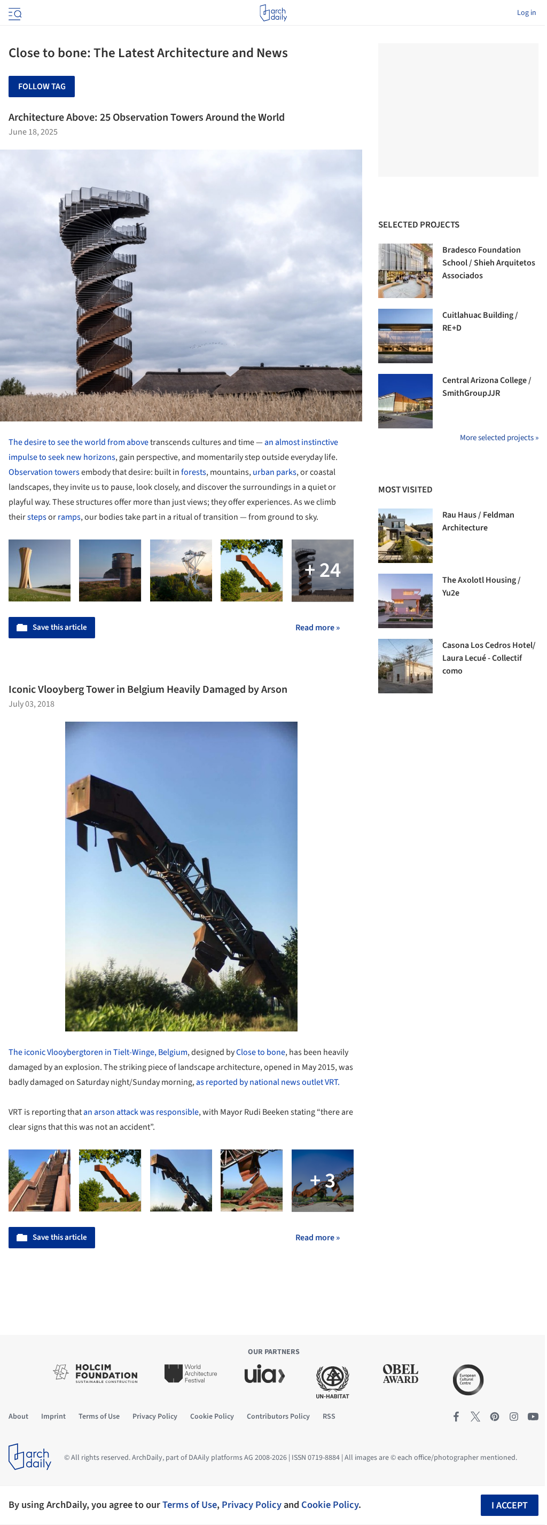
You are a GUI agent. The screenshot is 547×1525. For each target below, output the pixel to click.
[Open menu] (13, 12)
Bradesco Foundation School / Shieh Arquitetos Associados (488, 262)
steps (36, 517)
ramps (69, 517)
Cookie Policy (329, 1505)
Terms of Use (189, 1505)
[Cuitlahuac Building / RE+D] (405, 336)
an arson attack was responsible (141, 1112)
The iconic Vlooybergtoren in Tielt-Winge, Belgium (98, 1052)
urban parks (274, 472)
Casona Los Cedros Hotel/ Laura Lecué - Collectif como (489, 658)
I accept (509, 1505)
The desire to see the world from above (79, 442)
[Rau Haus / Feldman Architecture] (405, 536)
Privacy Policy (252, 1505)
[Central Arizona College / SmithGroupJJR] (405, 401)
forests (193, 472)
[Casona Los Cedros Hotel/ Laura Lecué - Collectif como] (405, 666)
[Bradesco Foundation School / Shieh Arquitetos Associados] (405, 271)
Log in (526, 13)
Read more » (317, 628)
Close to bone (260, 1052)
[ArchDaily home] (273, 12)
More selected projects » (499, 438)
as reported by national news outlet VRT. (268, 1082)
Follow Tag (42, 86)
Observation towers (44, 472)
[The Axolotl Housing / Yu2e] (405, 601)
